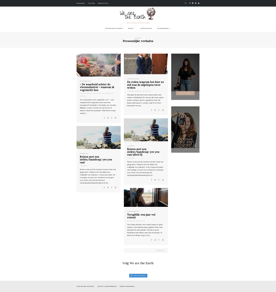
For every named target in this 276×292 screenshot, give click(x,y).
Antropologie (146, 28)
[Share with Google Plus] (112, 118)
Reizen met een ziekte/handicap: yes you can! (96, 159)
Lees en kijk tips (98, 93)
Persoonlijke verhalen (143, 91)
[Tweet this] (108, 118)
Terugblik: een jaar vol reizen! (141, 216)
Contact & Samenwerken (107, 286)
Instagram (81, 3)
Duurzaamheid (163, 28)
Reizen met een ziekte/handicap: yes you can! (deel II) (143, 151)
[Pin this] (115, 118)
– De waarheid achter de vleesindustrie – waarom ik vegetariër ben (97, 87)
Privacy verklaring (127, 286)
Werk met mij (103, 3)
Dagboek (132, 91)
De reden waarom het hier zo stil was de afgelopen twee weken (145, 84)
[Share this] (104, 118)
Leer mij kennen (185, 93)
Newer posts (160, 250)
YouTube (91, 3)
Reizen (130, 28)
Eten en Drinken (87, 93)
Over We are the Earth (114, 28)
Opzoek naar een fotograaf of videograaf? (185, 143)
